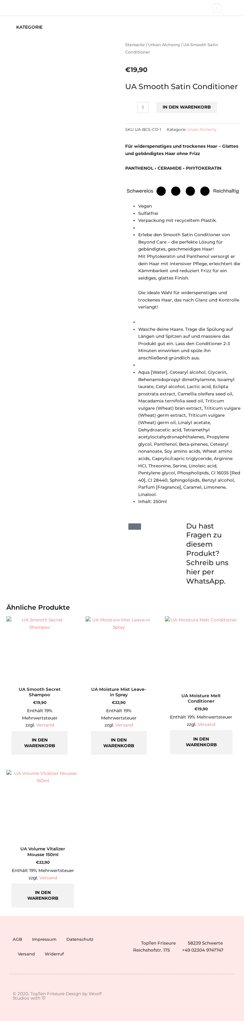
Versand (45, 724)
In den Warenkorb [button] (39, 742)
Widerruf (54, 953)
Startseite (135, 44)
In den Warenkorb (187, 107)
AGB (17, 939)
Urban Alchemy (164, 44)
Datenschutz (79, 939)
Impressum (44, 939)
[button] (235, 27)
